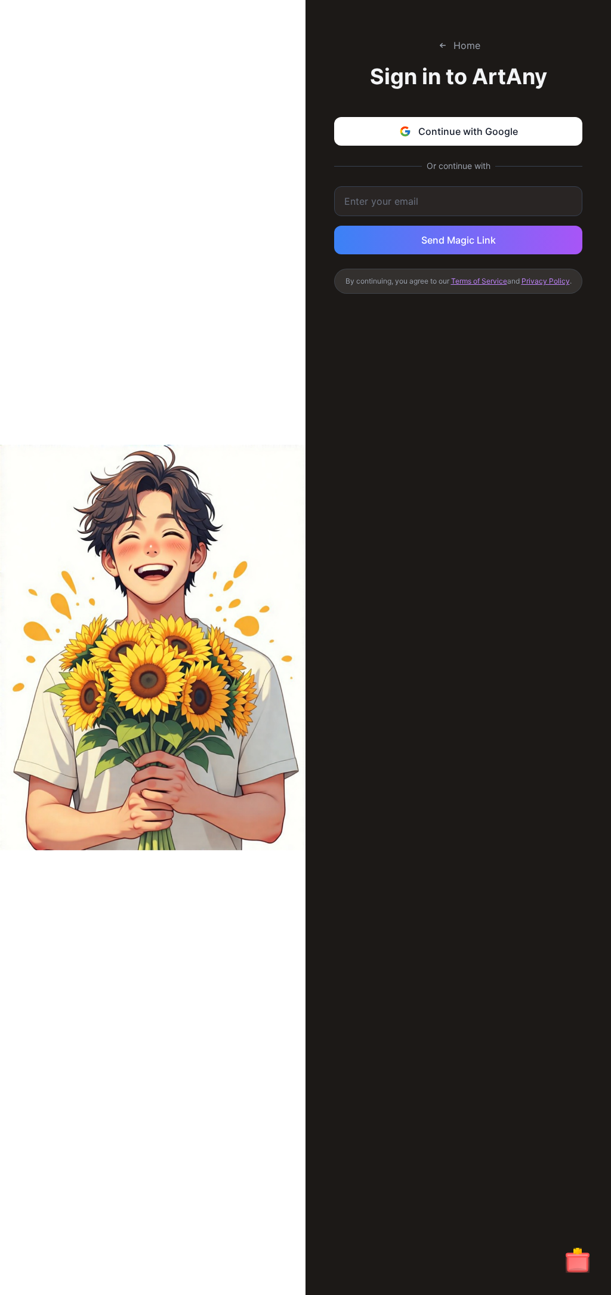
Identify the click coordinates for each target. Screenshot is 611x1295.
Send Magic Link (458, 240)
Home (466, 45)
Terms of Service (479, 280)
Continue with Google (468, 131)
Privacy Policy (545, 280)
